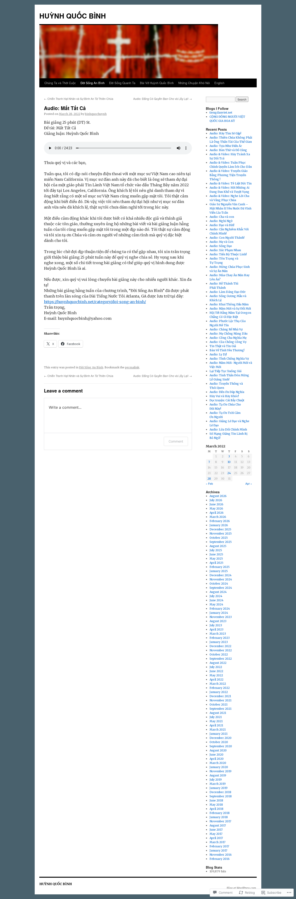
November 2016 (221, 854)
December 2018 (220, 792)
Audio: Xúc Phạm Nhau (225, 250)
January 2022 (219, 692)
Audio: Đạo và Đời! (222, 225)
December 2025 (220, 529)
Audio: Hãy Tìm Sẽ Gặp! (225, 133)
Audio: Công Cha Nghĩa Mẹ (228, 337)
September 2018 (221, 796)
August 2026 (218, 496)
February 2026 (220, 521)
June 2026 (216, 504)
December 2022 (220, 646)
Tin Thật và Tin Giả (223, 346)
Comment (176, 441)
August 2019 (218, 775)
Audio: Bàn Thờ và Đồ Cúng (228, 150)
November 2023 (221, 617)
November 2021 (220, 700)
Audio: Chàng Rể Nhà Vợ (226, 329)
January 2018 (219, 817)
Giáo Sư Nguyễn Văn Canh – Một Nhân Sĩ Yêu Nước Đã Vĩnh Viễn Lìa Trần (230, 208)
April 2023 (216, 629)
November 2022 (221, 650)
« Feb (209, 483)
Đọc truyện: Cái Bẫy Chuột (227, 400)
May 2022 (216, 675)
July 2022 (216, 667)
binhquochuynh (96, 114)
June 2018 (216, 800)
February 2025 (220, 567)
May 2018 (216, 804)
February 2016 (220, 859)
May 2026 (216, 508)
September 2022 (221, 658)
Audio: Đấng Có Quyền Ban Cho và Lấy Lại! (162, 99)
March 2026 (218, 517)
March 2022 (218, 683)
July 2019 (216, 779)
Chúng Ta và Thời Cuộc (60, 83)
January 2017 (218, 850)
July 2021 (216, 717)
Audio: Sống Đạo (221, 246)
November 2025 (221, 533)
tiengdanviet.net (221, 112)
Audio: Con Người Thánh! (227, 237)
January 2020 (219, 767)
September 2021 (220, 708)
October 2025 (219, 537)
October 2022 (219, 654)
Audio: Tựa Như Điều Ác (226, 146)
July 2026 (216, 500)
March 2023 (218, 633)
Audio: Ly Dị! (218, 354)
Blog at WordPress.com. (242, 888)
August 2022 (218, 663)
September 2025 (221, 542)
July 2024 (216, 596)
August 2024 (218, 592)
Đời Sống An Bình (92, 83)
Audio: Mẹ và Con (221, 242)
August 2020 (218, 750)
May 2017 (216, 834)
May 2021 (216, 721)
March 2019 (218, 783)
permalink (132, 367)
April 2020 (217, 758)
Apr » (248, 483)
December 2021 (220, 696)
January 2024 (219, 612)
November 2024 (221, 579)
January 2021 (219, 733)
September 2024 (221, 587)
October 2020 (219, 742)
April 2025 (216, 562)
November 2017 (220, 821)
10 (229, 462)
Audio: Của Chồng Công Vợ (228, 342)
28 (209, 478)
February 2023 (220, 637)
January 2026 (219, 525)
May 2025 (216, 558)
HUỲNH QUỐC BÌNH (72, 16)
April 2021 (216, 725)
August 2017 (218, 825)
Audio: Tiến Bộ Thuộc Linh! (228, 254)
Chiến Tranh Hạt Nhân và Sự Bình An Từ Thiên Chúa (78, 99)
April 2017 (216, 838)
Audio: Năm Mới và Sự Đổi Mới (230, 308)
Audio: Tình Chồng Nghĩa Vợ (229, 358)
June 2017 (216, 829)
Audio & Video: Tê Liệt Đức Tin (231, 183)
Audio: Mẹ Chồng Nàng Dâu (228, 333)
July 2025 (216, 550)
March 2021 (218, 729)
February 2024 (220, 608)
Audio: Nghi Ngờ (221, 221)
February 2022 (220, 688)
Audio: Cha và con (222, 216)
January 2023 (219, 642)
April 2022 (216, 679)
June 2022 (216, 671)
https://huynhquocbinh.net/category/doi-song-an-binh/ (95, 301)
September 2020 (221, 746)
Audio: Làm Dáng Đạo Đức (228, 292)
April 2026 (217, 512)
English (219, 83)
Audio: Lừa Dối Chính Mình (228, 429)
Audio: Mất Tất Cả (65, 107)
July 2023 (216, 625)
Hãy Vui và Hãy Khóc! (224, 396)
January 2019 (219, 788)
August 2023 (218, 621)
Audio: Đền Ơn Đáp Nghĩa (227, 392)
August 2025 (218, 546)
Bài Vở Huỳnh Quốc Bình (157, 83)
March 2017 (217, 842)
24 (229, 473)
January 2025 (219, 571)
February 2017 (219, 846)
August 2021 (218, 713)
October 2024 (219, 583)
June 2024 (216, 600)
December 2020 (220, 738)
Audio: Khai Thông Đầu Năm (229, 304)
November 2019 (220, 771)
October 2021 (219, 704)
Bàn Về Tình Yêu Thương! (227, 350)
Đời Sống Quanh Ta (122, 83)
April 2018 (216, 808)
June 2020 (216, 754)
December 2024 (220, 575)
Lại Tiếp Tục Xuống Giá (225, 371)
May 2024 (216, 604)
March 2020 (218, 763)
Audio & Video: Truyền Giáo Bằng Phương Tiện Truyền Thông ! (229, 175)
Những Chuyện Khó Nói (194, 83)
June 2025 (216, 554)
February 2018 (220, 813)
